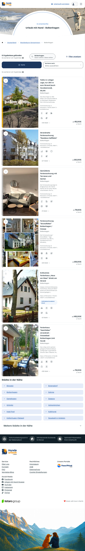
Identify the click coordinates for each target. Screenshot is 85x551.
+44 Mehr (45, 123)
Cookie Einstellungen (38, 472)
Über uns (5, 464)
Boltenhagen (12, 392)
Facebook (8, 479)
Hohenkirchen (54, 405)
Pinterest (8, 490)
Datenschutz (35, 469)
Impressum (34, 464)
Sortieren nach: (50, 63)
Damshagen (11, 399)
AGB (31, 467)
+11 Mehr (44, 211)
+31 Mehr (45, 318)
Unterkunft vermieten (61, 4)
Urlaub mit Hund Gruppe (14, 482)
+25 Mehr (45, 263)
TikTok (7, 493)
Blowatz (10, 386)
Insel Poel (11, 412)
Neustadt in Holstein (56, 418)
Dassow (51, 399)
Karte (23, 65)
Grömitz (10, 405)
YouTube (7, 485)
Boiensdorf (53, 386)
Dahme (51, 392)
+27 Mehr (45, 161)
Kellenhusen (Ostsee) (15, 418)
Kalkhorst (52, 412)
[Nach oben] (80, 546)
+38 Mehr (45, 371)
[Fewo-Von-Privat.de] (70, 465)
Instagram (8, 487)
